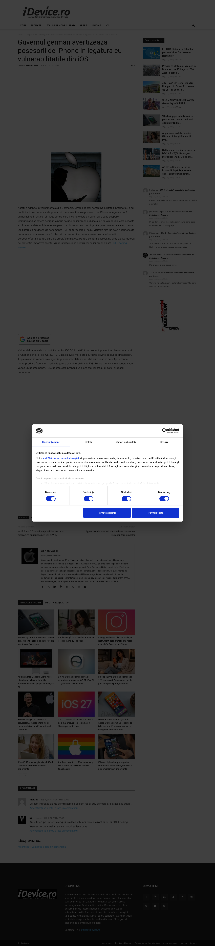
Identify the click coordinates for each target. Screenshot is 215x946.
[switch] (88, 498)
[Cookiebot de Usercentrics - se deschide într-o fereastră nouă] (164, 430)
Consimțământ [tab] (50, 442)
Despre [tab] (164, 442)
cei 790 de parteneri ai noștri (61, 458)
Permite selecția (107, 512)
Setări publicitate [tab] (126, 442)
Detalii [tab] (88, 442)
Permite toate (155, 512)
